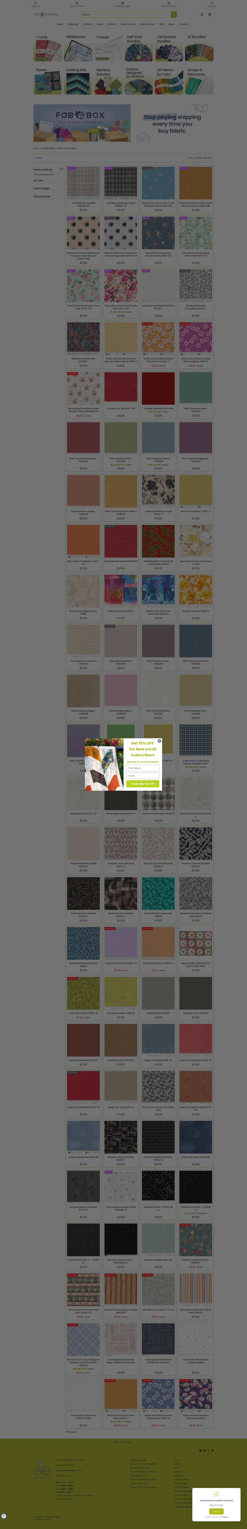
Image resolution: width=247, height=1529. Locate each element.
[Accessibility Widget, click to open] (3, 1516)
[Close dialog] (159, 741)
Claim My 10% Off (142, 784)
